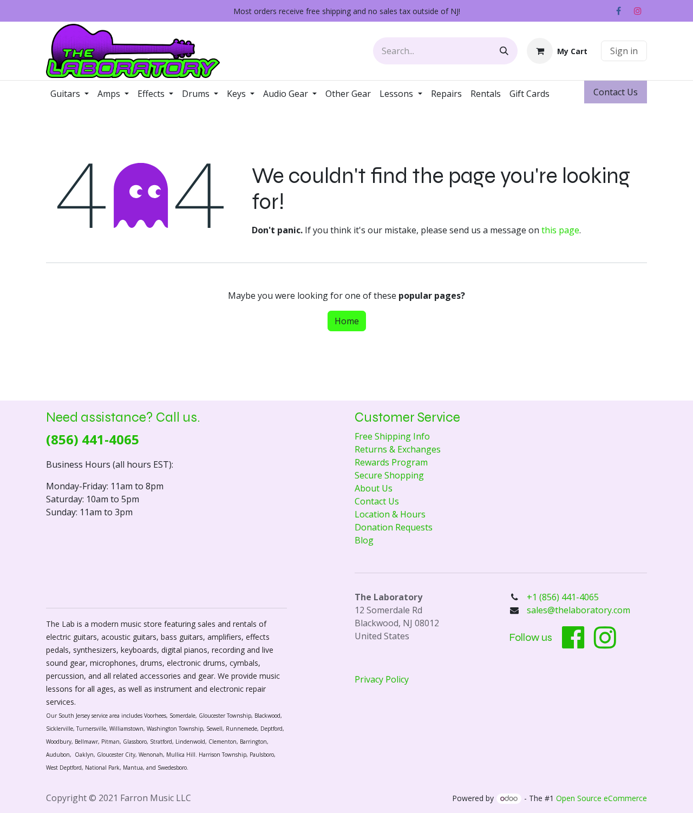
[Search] (504, 50)
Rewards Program (391, 462)
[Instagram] (637, 10)
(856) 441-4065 (92, 439)
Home (347, 321)
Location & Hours (390, 514)
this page (560, 230)
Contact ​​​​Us (615, 92)
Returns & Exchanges (398, 449)
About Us (374, 488)
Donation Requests (394, 527)
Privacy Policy (382, 679)
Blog (364, 540)
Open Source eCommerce (601, 798)
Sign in (624, 51)
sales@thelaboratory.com (578, 610)
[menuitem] (69, 93)
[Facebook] (618, 10)
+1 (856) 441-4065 (564, 597)
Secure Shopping (389, 475)
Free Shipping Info (392, 436)
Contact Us (377, 501)
